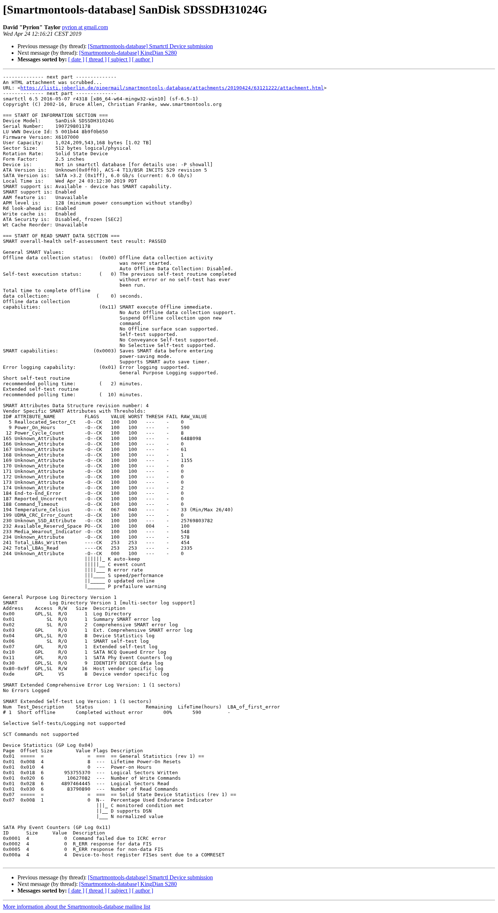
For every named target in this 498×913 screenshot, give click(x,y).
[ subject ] (119, 59)
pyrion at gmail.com (85, 27)
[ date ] (76, 59)
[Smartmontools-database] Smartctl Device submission (150, 46)
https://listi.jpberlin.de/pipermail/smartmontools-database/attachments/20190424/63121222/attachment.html (172, 88)
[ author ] (142, 59)
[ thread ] (96, 59)
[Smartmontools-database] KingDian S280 (128, 53)
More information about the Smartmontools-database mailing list (76, 907)
